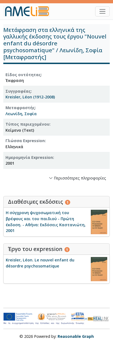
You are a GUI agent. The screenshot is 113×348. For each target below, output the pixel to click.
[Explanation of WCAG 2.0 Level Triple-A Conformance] (89, 319)
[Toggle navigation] (102, 11)
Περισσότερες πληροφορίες (79, 178)
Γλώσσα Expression (25, 140)
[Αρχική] (28, 11)
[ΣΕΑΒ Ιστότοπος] (101, 318)
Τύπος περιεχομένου (27, 124)
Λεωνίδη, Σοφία (21, 113)
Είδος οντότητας (23, 74)
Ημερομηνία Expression (29, 157)
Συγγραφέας (18, 91)
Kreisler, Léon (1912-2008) (30, 97)
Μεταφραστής (20, 107)
